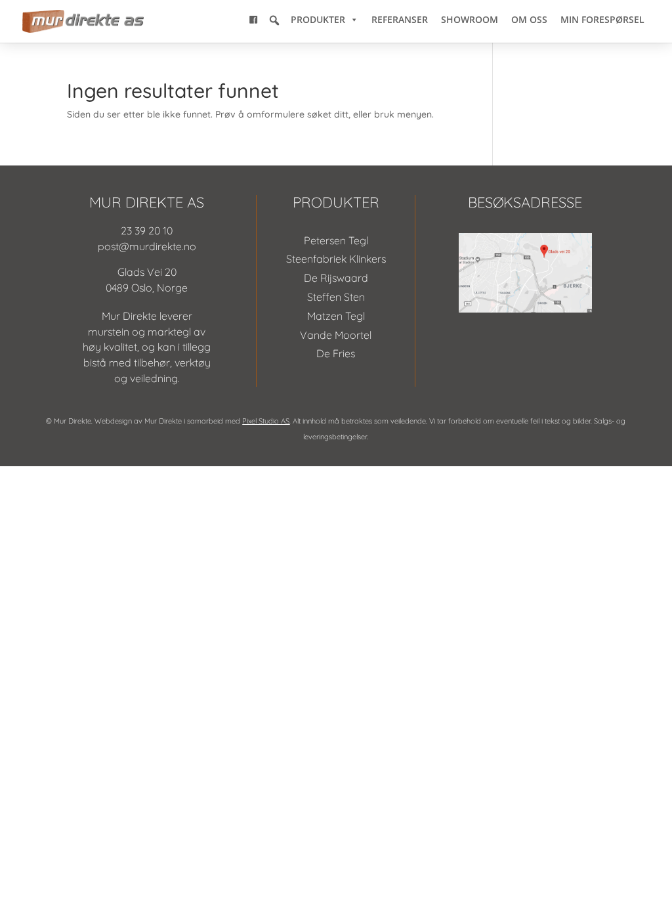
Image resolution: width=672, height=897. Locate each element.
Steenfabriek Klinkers (336, 258)
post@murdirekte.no (147, 246)
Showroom (469, 19)
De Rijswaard (336, 277)
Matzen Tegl (336, 315)
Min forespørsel (602, 19)
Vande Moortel (335, 334)
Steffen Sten (336, 296)
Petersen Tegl (336, 240)
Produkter (318, 19)
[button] (274, 20)
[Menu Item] (253, 20)
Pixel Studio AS (265, 421)
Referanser (399, 19)
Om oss (529, 19)
